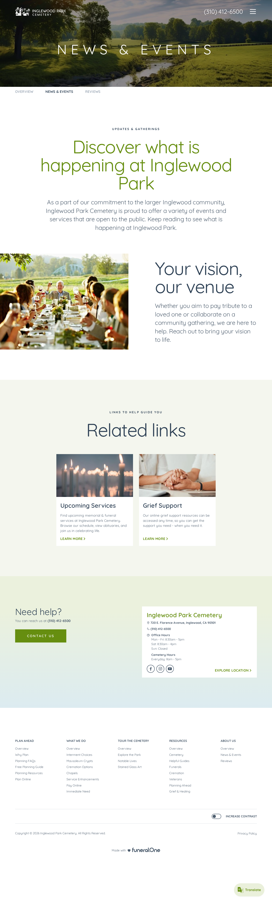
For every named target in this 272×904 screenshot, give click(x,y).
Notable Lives (127, 761)
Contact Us (41, 636)
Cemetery (176, 755)
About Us (228, 741)
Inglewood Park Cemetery (184, 615)
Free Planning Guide (29, 767)
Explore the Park (129, 755)
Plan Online (23, 779)
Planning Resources (29, 773)
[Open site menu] (253, 12)
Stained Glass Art (130, 767)
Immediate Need (78, 791)
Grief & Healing (179, 791)
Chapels (72, 773)
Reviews (226, 761)
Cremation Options (80, 767)
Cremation (176, 773)
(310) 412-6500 (223, 11)
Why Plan (21, 755)
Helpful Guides (179, 761)
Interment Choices (79, 755)
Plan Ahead (24, 741)
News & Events (231, 755)
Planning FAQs (25, 761)
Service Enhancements (83, 779)
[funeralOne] (146, 850)
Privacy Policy (247, 833)
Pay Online (74, 785)
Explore (232, 670)
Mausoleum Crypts (80, 761)
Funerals (175, 767)
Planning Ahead (180, 785)
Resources (178, 741)
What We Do (76, 741)
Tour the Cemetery (133, 741)
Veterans (175, 779)
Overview (21, 748)
